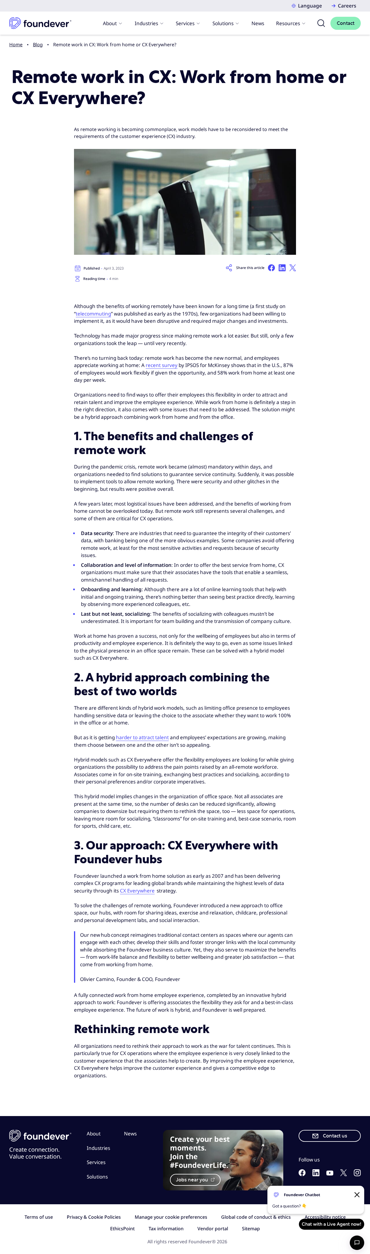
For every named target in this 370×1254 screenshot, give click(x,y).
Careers (347, 5)
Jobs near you (192, 1179)
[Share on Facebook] (271, 267)
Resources (288, 23)
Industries (146, 23)
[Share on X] (292, 267)
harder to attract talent (142, 737)
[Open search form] (321, 23)
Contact (345, 23)
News (257, 23)
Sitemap (251, 1228)
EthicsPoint (122, 1228)
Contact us (335, 1135)
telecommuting (93, 313)
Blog (38, 44)
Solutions (223, 23)
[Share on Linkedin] (282, 267)
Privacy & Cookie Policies (94, 1217)
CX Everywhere (137, 890)
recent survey (161, 365)
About (110, 23)
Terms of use (39, 1217)
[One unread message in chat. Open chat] (357, 1242)
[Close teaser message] (357, 1194)
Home (16, 44)
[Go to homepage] (40, 23)
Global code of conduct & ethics (256, 1217)
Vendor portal (212, 1228)
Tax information (166, 1228)
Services (185, 23)
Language (310, 5)
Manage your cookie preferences (171, 1217)
